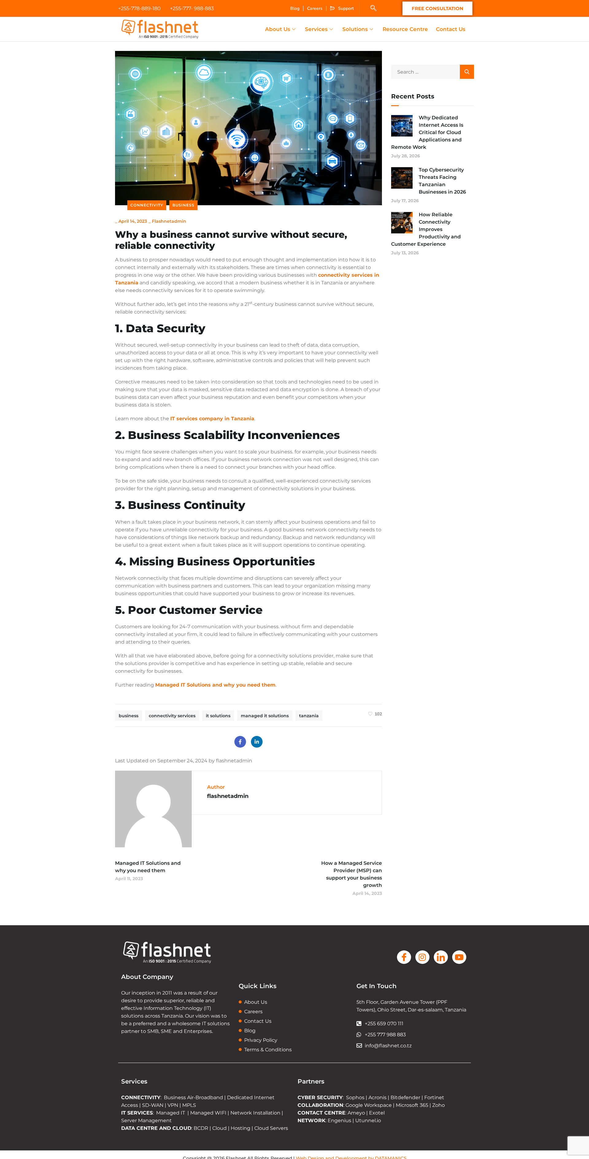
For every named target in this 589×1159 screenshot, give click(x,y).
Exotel (377, 1113)
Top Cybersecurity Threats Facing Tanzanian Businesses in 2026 (442, 181)
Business (183, 205)
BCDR (201, 1128)
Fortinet (434, 1097)
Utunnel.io (368, 1120)
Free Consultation (437, 8)
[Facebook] (240, 742)
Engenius (339, 1120)
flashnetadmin (169, 221)
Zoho (438, 1105)
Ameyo (356, 1113)
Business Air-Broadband (194, 1097)
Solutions (355, 29)
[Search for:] (432, 72)
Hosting (240, 1128)
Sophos (356, 1097)
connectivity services (172, 715)
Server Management (146, 1120)
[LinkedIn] (257, 742)
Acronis (377, 1097)
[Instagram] (422, 957)
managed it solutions (265, 715)
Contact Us (450, 29)
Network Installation (254, 1113)
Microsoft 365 (412, 1105)
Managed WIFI (208, 1113)
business (128, 715)
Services (316, 29)
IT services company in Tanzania (212, 419)
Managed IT (170, 1113)
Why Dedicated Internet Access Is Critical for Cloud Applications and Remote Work (427, 132)
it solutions (218, 715)
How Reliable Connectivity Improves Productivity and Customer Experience (426, 229)
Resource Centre (405, 29)
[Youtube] (459, 957)
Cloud (219, 1128)
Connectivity (146, 205)
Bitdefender (405, 1097)
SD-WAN (153, 1105)
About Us (277, 29)
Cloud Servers (271, 1128)
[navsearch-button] (373, 8)
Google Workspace (368, 1105)
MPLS (189, 1105)
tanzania (309, 715)
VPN (172, 1105)
